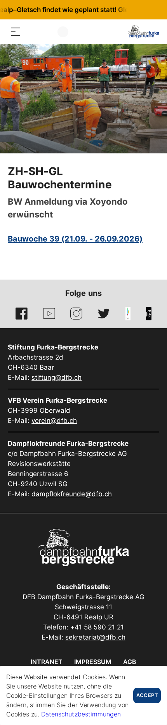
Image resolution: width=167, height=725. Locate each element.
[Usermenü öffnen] (62, 31)
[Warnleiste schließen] (135, 9)
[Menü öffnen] (15, 31)
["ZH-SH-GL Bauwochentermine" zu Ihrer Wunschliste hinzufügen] (152, 173)
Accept (147, 695)
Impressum (92, 662)
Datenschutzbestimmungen (80, 714)
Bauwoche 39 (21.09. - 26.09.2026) (75, 238)
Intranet (47, 662)
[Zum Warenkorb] (46, 31)
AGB (129, 662)
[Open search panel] (31, 31)
